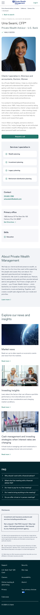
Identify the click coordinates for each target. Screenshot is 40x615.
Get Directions (9, 222)
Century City (31, 8)
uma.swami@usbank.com (13, 199)
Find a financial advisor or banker (10, 8)
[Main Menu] (3, 2)
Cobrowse (5, 597)
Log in (35, 3)
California (23, 8)
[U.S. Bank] (19, 2)
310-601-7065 (9, 196)
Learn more (6, 300)
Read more (5, 361)
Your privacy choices (29, 589)
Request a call (20, 136)
